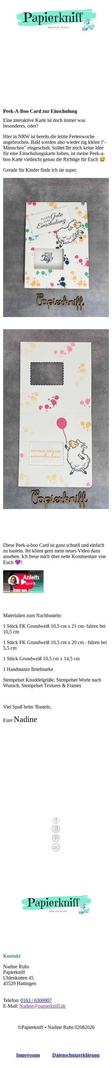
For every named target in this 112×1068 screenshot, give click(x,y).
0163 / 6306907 (36, 1000)
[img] (56, 18)
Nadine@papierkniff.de (42, 1006)
